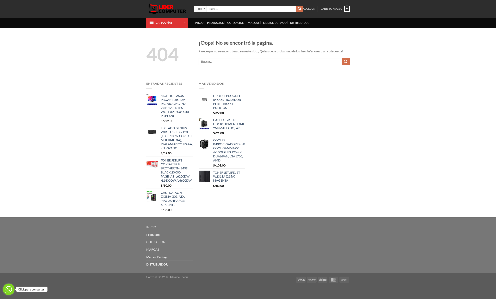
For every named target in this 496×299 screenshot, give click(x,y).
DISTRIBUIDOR (299, 22)
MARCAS (254, 22)
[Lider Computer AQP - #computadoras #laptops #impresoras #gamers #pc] (167, 8)
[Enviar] (299, 9)
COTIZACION (235, 22)
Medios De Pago (275, 22)
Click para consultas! (32, 289)
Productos (215, 22)
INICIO (199, 22)
